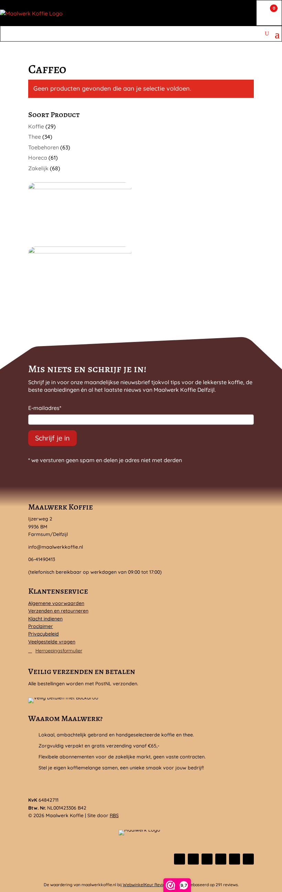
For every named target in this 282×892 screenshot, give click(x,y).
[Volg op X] (193, 859)
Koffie (36, 126)
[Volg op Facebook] (179, 859)
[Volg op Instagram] (207, 859)
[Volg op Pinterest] (234, 859)
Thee (34, 136)
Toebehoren (43, 147)
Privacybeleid (43, 634)
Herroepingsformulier (58, 651)
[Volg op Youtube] (248, 859)
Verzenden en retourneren (58, 611)
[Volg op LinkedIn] (220, 859)
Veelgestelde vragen (51, 642)
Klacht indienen (45, 619)
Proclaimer (40, 626)
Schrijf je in (52, 438)
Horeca (37, 157)
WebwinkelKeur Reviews (146, 884)
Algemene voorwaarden (56, 603)
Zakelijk (38, 168)
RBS (114, 815)
